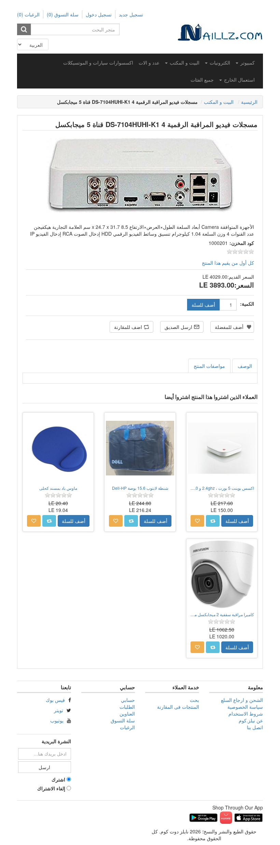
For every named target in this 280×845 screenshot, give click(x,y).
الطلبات (127, 706)
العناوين (127, 713)
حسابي (128, 699)
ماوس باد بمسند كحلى (58, 488)
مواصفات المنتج (209, 365)
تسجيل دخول (99, 14)
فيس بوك (55, 699)
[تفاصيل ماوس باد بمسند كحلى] (58, 448)
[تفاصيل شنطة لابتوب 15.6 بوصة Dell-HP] (140, 448)
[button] (245, 62)
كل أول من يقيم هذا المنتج (228, 262)
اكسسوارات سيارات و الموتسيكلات (98, 62)
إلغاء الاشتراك (51, 788)
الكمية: (247, 303)
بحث (194, 699)
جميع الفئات (202, 79)
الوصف (245, 365)
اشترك (58, 779)
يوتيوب (57, 720)
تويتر (58, 710)
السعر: (244, 285)
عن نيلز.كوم (251, 720)
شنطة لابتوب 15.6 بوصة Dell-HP (140, 488)
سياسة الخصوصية (245, 706)
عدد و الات (149, 62)
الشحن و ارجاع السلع (242, 699)
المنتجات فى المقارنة (178, 706)
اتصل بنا (255, 727)
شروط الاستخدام (245, 713)
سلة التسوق (123, 720)
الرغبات (127, 727)
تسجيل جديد (131, 14)
